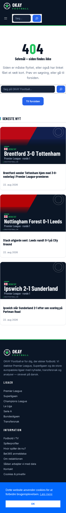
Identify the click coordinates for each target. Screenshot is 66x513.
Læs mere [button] (46, 494)
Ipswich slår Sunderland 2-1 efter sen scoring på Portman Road (32, 310)
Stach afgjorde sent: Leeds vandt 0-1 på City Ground (30, 242)
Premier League (13, 390)
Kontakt (8, 468)
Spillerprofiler (11, 443)
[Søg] (37, 18)
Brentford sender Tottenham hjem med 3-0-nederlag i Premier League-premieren (30, 175)
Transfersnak (11, 421)
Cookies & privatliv (15, 474)
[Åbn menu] (6, 18)
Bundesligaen (12, 416)
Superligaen (11, 396)
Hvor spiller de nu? (15, 448)
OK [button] (33, 503)
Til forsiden (33, 101)
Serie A (8, 411)
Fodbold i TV (11, 438)
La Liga (8, 406)
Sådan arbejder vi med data (20, 463)
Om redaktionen (13, 458)
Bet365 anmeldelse (15, 453)
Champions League (15, 401)
